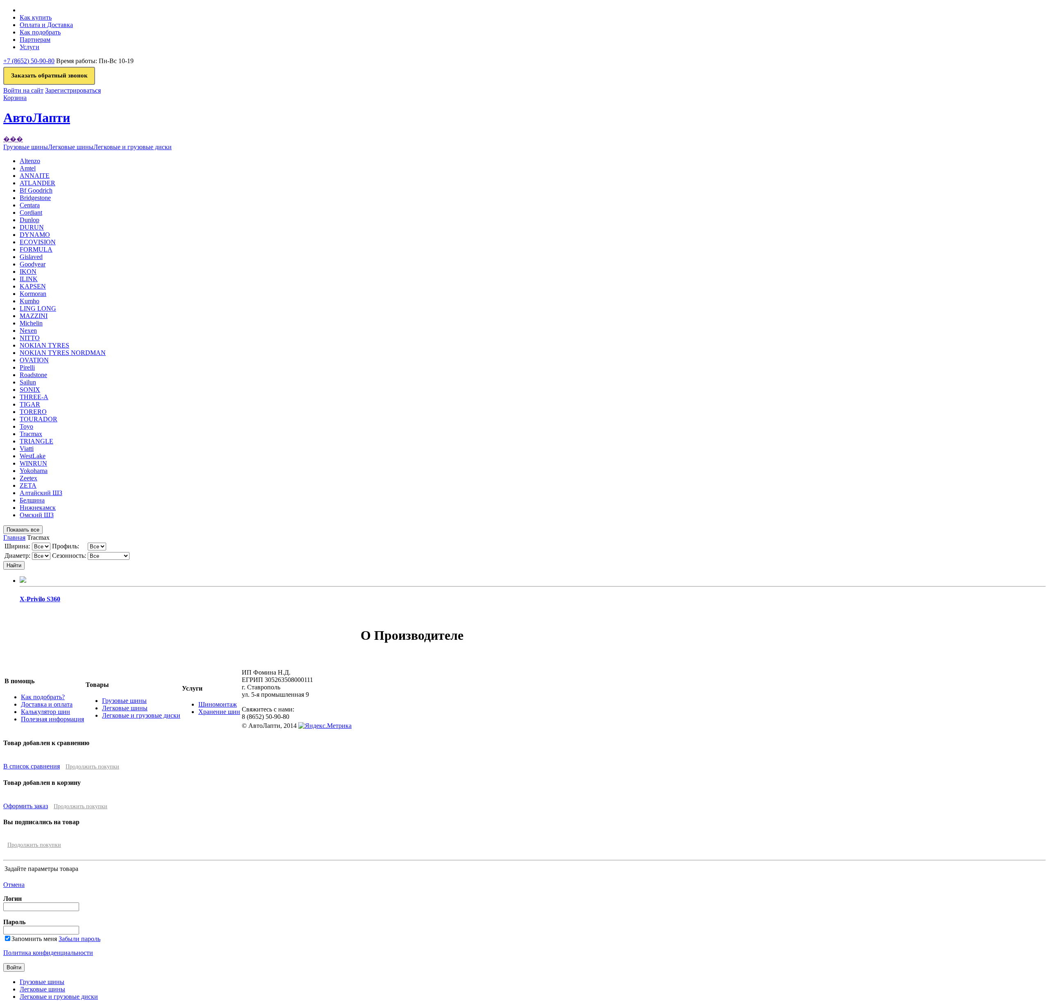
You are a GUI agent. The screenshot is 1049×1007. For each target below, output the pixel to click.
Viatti (27, 448)
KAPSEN (33, 286)
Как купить (36, 17)
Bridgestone (35, 197)
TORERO (33, 411)
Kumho (29, 301)
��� (13, 139)
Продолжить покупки (92, 767)
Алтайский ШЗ (41, 492)
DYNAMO (35, 234)
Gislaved (31, 256)
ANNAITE (35, 175)
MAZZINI (34, 315)
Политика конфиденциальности (48, 952)
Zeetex (28, 478)
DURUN (32, 227)
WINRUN (33, 463)
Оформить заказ (25, 805)
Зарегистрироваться (73, 90)
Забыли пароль (79, 938)
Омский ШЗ (37, 514)
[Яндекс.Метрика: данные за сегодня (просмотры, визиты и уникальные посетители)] (325, 726)
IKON (28, 271)
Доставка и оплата (47, 704)
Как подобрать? (43, 696)
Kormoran (33, 293)
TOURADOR (38, 419)
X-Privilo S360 (40, 599)
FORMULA (36, 249)
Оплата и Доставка (46, 24)
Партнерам (35, 39)
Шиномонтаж (217, 704)
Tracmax (31, 433)
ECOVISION (38, 242)
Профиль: (65, 546)
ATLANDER (37, 183)
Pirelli (27, 367)
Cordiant (31, 212)
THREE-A (34, 396)
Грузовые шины (124, 700)
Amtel (28, 168)
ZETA (28, 485)
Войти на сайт (23, 90)
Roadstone (33, 374)
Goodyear (32, 264)
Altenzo (30, 160)
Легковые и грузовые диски (141, 715)
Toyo (26, 426)
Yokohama (34, 470)
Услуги (29, 46)
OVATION (34, 360)
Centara (30, 205)
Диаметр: (17, 555)
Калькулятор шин (45, 711)
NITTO (30, 337)
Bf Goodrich (36, 190)
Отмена (14, 884)
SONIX (30, 389)
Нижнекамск (38, 507)
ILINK (29, 278)
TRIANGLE (36, 441)
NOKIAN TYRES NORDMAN (63, 352)
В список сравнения (31, 766)
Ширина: (17, 546)
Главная (14, 537)
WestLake (32, 455)
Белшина (32, 500)
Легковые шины (125, 708)
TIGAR (30, 404)
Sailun (28, 382)
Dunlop (29, 219)
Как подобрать (40, 32)
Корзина (15, 97)
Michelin (31, 323)
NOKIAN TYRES (44, 345)
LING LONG (38, 308)
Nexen (28, 330)
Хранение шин (219, 711)
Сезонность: (69, 555)
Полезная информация (52, 719)
